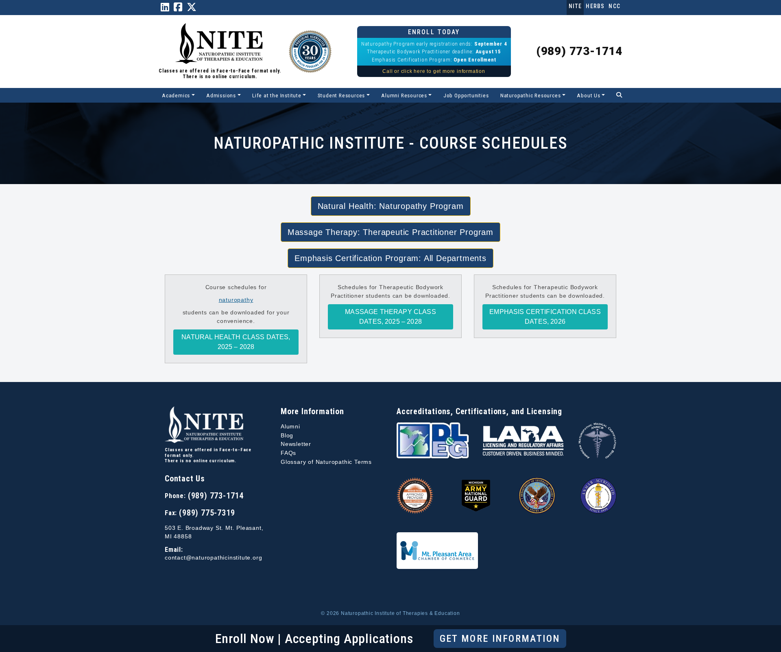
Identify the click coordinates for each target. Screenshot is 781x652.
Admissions (221, 95)
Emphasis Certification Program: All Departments (390, 258)
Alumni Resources (404, 95)
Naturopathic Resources (530, 95)
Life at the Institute (276, 95)
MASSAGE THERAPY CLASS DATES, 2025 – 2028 (390, 316)
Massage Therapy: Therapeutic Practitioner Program (390, 232)
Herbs (595, 6)
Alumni (290, 426)
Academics (176, 95)
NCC (614, 6)
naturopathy (236, 299)
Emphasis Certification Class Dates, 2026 (544, 316)
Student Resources (341, 95)
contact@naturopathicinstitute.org (213, 558)
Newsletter (296, 444)
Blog (287, 435)
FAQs (288, 453)
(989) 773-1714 (579, 51)
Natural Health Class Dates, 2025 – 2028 (235, 342)
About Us (588, 95)
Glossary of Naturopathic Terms (326, 462)
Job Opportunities (466, 95)
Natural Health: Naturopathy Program (391, 206)
